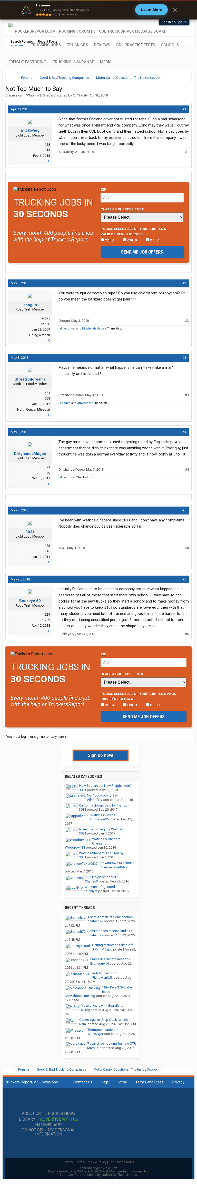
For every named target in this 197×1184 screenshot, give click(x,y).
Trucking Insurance (73, 62)
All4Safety (80, 95)
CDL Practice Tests (135, 45)
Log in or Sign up (174, 22)
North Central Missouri (33, 409)
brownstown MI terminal (117, 863)
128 (47, 145)
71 (48, 467)
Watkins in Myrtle (102, 815)
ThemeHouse (127, 1175)
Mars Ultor (95, 1048)
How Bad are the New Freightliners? (105, 786)
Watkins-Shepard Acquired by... (102, 853)
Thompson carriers (101, 1030)
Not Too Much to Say (102, 795)
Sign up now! (100, 755)
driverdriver (67, 328)
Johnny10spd (102, 949)
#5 (184, 510)
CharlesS (91, 881)
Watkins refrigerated (100, 887)
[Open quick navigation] (184, 77)
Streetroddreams (30, 379)
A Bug (85, 1010)
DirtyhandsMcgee (94, 328)
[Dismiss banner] (175, 9)
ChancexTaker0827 (113, 867)
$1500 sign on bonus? (101, 877)
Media (106, 62)
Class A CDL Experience (122, 209)
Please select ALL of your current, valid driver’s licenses (133, 231)
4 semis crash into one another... (111, 917)
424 (47, 393)
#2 (184, 283)
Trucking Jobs (46, 45)
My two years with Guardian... (102, 1005)
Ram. (83, 1024)
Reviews (102, 45)
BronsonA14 (99, 963)
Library (27, 1119)
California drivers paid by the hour (104, 805)
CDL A (109, 240)
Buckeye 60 (30, 600)
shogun (30, 305)
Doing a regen (39, 335)
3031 (30, 532)
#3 (184, 358)
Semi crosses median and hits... (110, 931)
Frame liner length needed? (110, 959)
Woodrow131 (75, 847)
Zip (103, 189)
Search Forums (22, 41)
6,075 (46, 318)
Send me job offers (142, 252)
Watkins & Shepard (41, 95)
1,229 (46, 614)
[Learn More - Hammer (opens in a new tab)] (98, 10)
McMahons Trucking (80, 996)
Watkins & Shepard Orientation (106, 841)
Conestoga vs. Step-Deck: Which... (104, 1020)
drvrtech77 (95, 921)
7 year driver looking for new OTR (111, 1043)
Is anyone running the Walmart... (102, 829)
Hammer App (48, 1125)
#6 (184, 579)
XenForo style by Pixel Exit (98, 1168)
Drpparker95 (99, 819)
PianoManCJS (102, 977)
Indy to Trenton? (104, 973)
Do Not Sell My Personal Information (48, 1132)
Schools (170, 45)
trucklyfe (91, 891)
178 (47, 546)
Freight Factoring (27, 62)
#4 (184, 432)
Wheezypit (95, 1034)
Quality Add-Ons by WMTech (98, 1171)
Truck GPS (77, 45)
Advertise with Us (59, 1119)
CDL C (154, 240)
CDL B (131, 240)
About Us (31, 1114)
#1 (184, 109)
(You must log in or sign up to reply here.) (35, 737)
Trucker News (60, 1114)
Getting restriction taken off (112, 945)
